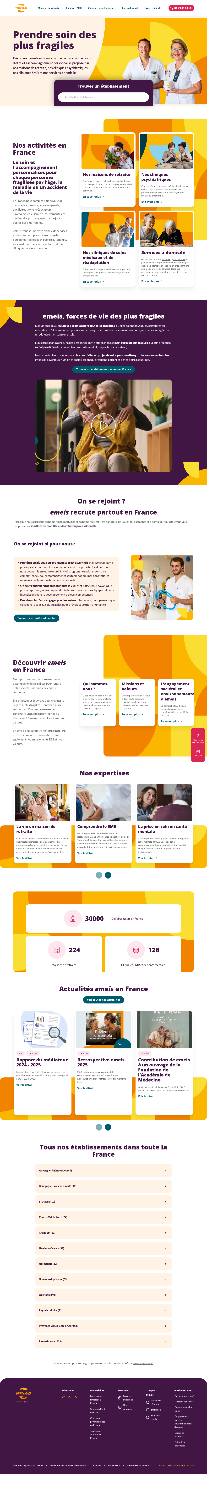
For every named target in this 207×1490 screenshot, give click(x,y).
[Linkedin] (69, 1396)
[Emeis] (21, 8)
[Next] (108, 875)
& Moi (60, 571)
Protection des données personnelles (68, 1465)
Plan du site (114, 1465)
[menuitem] (49, 8)
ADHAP (166, 259)
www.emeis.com (143, 1363)
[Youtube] (75, 1396)
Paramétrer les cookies (138, 1465)
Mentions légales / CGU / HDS (28, 1465)
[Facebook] (64, 1396)
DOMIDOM (179, 259)
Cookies (97, 1465)
